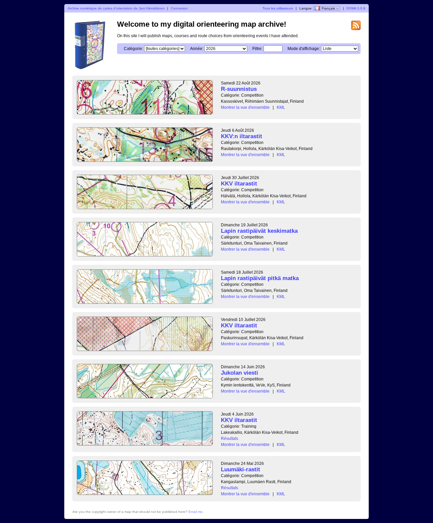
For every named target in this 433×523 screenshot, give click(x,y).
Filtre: (257, 48)
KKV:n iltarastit (241, 136)
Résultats (229, 438)
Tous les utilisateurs (278, 8)
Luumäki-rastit (240, 469)
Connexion (179, 8)
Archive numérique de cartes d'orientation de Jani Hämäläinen (116, 8)
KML (281, 107)
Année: (196, 48)
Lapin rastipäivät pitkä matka (260, 278)
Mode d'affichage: (304, 48)
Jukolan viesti (239, 373)
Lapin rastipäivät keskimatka (259, 231)
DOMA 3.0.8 (355, 8)
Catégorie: (133, 48)
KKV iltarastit (239, 183)
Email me (195, 512)
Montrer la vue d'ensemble (245, 107)
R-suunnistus (239, 89)
